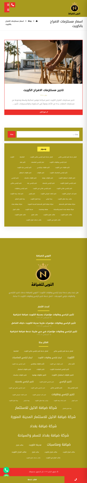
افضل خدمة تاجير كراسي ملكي (67, 157)
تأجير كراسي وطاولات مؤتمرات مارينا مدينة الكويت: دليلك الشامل (43, 323)
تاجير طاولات (40, 172)
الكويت (12, 157)
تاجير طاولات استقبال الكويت (67, 178)
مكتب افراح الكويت (20, 214)
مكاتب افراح (16, 209)
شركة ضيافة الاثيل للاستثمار (67, 204)
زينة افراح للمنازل (20, 199)
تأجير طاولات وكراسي (43, 167)
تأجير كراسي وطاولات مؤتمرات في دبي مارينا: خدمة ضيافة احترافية (43, 331)
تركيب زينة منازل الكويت (65, 199)
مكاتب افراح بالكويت (49, 214)
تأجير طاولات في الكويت (62, 167)
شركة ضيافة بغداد (16, 204)
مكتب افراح (34, 214)
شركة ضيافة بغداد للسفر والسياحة (64, 209)
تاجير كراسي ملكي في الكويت (42, 188)
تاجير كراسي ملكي (16, 183)
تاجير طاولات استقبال (25, 172)
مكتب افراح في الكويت (53, 220)
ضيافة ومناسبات (43, 209)
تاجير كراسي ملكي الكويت (64, 188)
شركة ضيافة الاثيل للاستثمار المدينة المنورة (40, 204)
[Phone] (6, 470)
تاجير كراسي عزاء (32, 183)
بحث (11, 134)
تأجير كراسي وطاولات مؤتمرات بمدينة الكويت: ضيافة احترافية (43, 315)
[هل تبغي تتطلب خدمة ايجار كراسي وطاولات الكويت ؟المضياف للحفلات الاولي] (75, 8)
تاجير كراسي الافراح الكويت (68, 183)
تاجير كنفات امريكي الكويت (48, 193)
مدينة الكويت (29, 209)
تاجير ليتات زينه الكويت (16, 193)
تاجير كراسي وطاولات (21, 188)
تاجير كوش (32, 193)
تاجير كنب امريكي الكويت (69, 193)
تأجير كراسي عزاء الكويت (24, 167)
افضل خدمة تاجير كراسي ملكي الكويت (41, 157)
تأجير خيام (22, 162)
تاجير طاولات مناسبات (30, 178)
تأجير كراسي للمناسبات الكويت (58, 172)
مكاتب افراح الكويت (66, 214)
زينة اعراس (49, 199)
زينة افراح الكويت (35, 199)
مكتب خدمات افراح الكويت (33, 220)
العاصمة (22, 157)
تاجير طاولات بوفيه (47, 178)
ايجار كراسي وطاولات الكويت (58, 162)
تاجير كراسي (15, 178)
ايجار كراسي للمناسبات (37, 162)
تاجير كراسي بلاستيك (48, 183)
